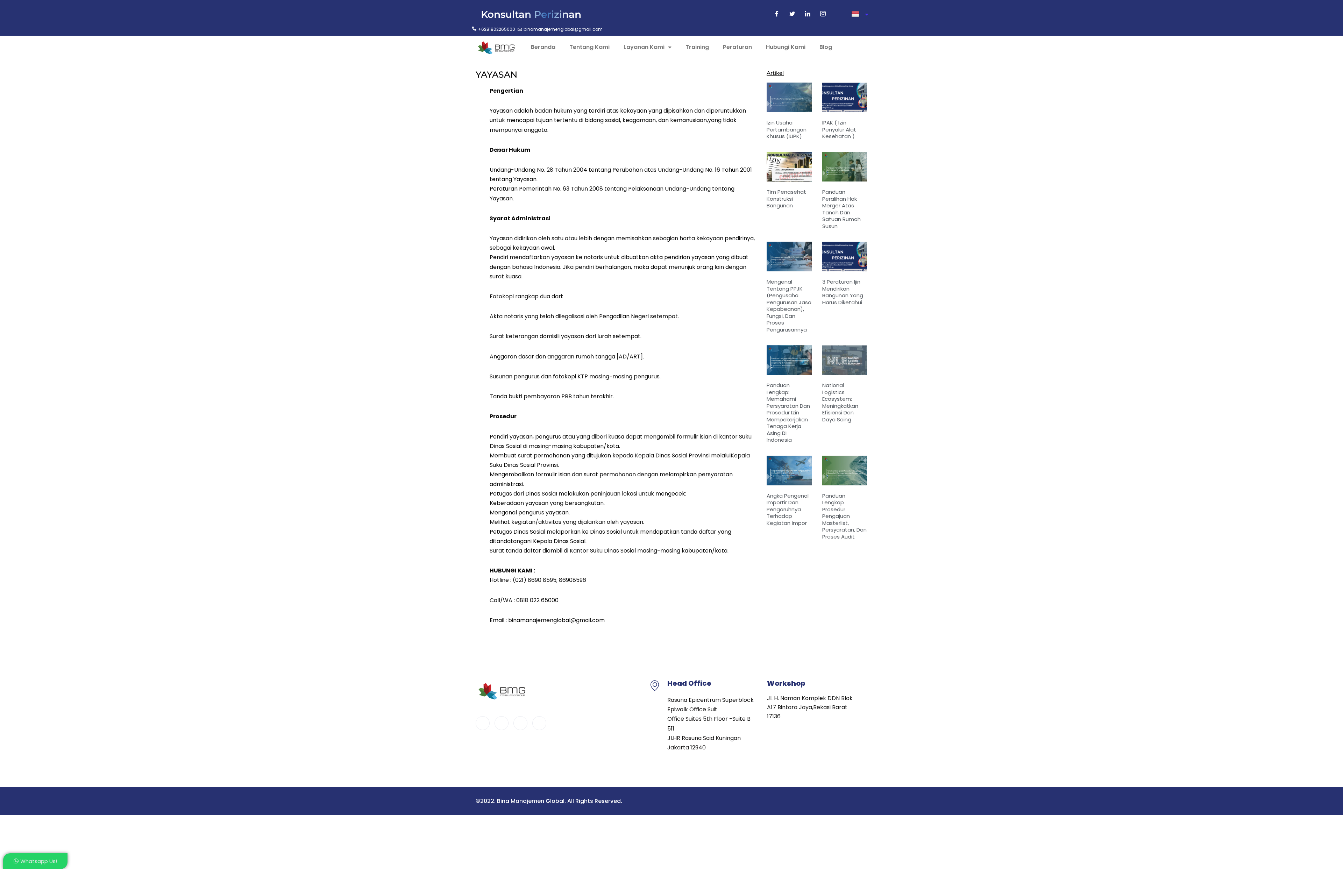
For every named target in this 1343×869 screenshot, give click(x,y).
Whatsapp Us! (38, 861)
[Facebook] (777, 14)
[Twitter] (792, 14)
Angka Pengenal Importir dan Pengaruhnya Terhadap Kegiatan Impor (788, 509)
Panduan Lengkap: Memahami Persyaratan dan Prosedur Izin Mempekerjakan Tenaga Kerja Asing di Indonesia (788, 412)
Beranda (543, 47)
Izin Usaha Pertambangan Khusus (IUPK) (786, 129)
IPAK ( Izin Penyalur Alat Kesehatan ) (839, 129)
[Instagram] (823, 14)
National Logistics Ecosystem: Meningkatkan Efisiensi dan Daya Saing (840, 402)
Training (697, 47)
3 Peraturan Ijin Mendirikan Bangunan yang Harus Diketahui (842, 292)
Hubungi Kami (785, 47)
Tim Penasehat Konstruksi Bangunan (786, 198)
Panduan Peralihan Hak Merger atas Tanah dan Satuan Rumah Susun (841, 209)
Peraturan (737, 47)
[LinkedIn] (807, 14)
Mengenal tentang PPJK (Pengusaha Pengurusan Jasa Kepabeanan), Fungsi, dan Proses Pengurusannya (789, 305)
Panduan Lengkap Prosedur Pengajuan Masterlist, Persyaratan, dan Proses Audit (844, 516)
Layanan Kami (644, 47)
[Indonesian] (859, 14)
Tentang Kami (589, 47)
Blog (825, 47)
